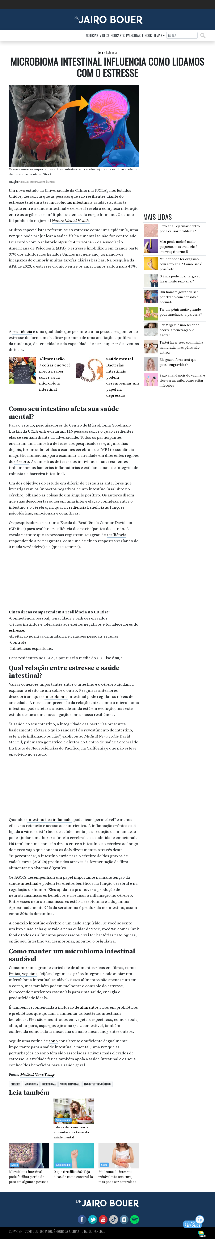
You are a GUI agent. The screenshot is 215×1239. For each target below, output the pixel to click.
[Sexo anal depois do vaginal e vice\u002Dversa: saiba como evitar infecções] (151, 379)
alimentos (89, 1007)
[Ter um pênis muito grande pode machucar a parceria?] (151, 313)
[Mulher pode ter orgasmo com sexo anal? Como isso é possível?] (151, 263)
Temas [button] (157, 35)
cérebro (21, 461)
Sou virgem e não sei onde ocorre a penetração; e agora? (179, 330)
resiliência (22, 331)
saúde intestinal (23, 883)
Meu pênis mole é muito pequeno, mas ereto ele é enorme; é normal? (178, 247)
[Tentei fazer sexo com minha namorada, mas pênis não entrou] (151, 346)
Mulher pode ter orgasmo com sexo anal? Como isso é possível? (181, 264)
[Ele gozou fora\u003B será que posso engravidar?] (151, 364)
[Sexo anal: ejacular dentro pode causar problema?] (151, 230)
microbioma (56, 696)
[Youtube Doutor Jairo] (102, 1219)
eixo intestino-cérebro (97, 1084)
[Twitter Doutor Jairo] (92, 1219)
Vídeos (104, 35)
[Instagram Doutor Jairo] (123, 1219)
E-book (147, 35)
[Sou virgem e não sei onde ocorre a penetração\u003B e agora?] (151, 329)
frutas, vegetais (23, 973)
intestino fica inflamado (49, 819)
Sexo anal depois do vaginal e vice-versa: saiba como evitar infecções (182, 380)
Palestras (133, 35)
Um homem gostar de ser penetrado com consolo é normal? (179, 297)
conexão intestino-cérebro (37, 923)
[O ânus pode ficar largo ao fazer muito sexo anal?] (151, 280)
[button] (194, 1221)
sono (53, 1040)
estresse (16, 630)
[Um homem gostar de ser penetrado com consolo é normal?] (151, 296)
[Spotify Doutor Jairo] (133, 1219)
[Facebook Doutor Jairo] (81, 1219)
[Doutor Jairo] (107, 19)
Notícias (92, 35)
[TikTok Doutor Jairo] (113, 1219)
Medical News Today (37, 1074)
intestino (123, 730)
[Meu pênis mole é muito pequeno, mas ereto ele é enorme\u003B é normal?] (151, 246)
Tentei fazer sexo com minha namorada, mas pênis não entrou (181, 347)
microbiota (31, 1084)
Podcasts (118, 35)
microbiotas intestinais (71, 202)
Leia (100, 52)
